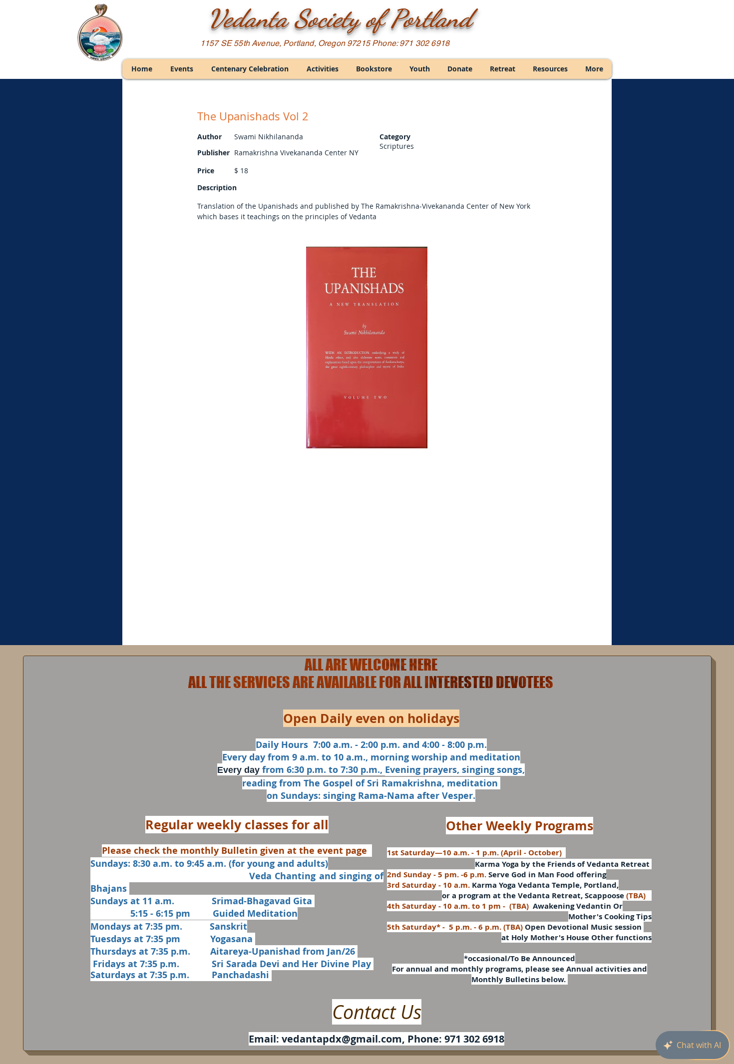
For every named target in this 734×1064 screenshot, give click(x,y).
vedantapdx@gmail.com (342, 1039)
